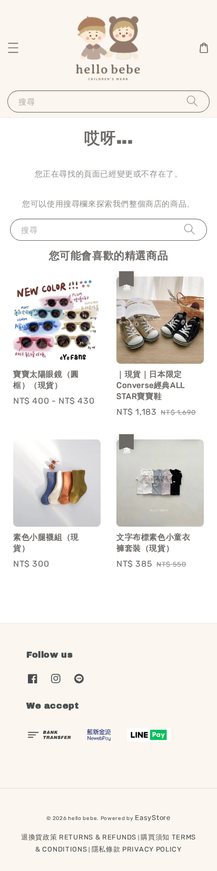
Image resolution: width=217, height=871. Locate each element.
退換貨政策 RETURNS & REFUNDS (78, 837)
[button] (13, 47)
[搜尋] (192, 101)
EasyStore (152, 818)
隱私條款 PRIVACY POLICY (137, 849)
